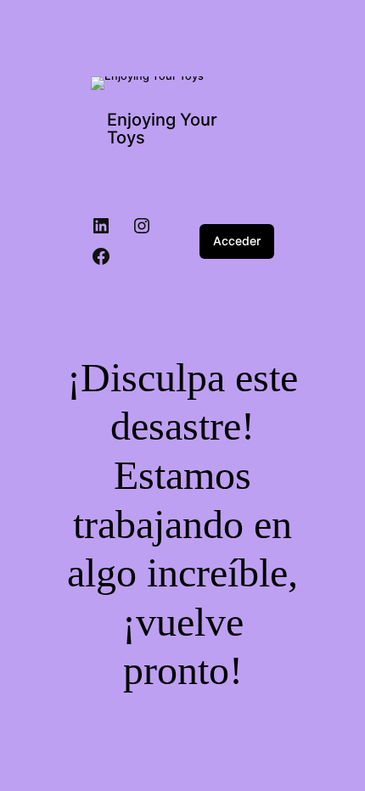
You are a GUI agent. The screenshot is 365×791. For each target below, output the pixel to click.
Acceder (237, 240)
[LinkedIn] (101, 226)
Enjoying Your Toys (162, 128)
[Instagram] (142, 226)
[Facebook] (101, 256)
